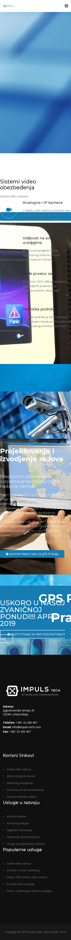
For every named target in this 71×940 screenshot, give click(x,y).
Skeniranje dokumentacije (23, 837)
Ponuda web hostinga (20, 884)
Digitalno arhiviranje (19, 830)
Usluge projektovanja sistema (25, 844)
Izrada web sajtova (18, 769)
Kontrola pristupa (17, 823)
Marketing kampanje (19, 783)
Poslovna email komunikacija (25, 790)
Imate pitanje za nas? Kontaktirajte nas (32, 636)
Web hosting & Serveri (20, 776)
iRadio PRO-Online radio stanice (26, 877)
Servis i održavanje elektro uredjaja (28, 891)
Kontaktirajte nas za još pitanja (33, 554)
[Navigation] (66, 6)
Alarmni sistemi (16, 816)
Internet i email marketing (22, 870)
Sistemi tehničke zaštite (21, 797)
